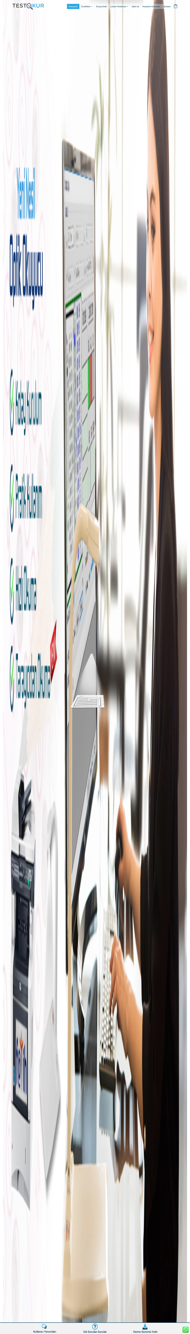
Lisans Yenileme (118, 6)
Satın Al (135, 6)
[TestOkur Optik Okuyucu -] (28, 6)
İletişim (167, 6)
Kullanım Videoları (151, 6)
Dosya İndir (101, 6)
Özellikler (86, 6)
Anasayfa (73, 6)
